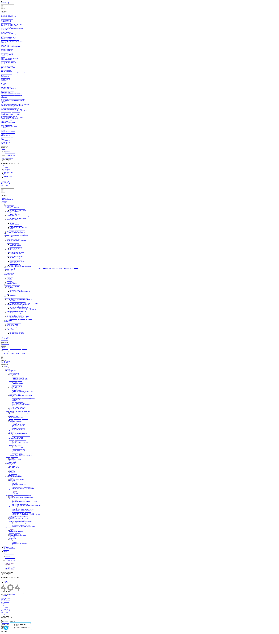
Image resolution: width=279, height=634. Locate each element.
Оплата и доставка (5, 598)
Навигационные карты (15, 459)
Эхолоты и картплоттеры (18, 424)
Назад (9, 368)
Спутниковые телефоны (18, 377)
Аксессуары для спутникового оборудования (23, 398)
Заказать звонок (10, 569)
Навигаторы (15, 483)
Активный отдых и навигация (16, 479)
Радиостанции (12, 530)
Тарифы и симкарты (17, 390)
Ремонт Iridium (4, 596)
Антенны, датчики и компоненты (20, 442)
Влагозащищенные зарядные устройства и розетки (24, 501)
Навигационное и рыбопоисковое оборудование (21, 413)
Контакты (3, 603)
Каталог (8, 369)
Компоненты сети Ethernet (18, 447)
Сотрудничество (5, 602)
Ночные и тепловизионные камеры (21, 436)
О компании (4, 595)
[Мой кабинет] (1, 354)
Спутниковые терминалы (18, 383)
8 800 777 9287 (4, 143)
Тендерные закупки (5, 600)
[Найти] (2, 7)
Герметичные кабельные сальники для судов (23, 509)
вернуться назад (5, 594)
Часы (13, 492)
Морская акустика (13, 466)
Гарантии (3, 599)
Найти (2, 627)
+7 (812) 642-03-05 (5, 140)
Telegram (5, 165)
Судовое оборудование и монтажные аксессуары (21, 497)
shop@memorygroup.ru (7, 158)
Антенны (14, 542)
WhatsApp (5, 167)
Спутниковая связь (14, 373)
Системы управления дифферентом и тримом (23, 523)
